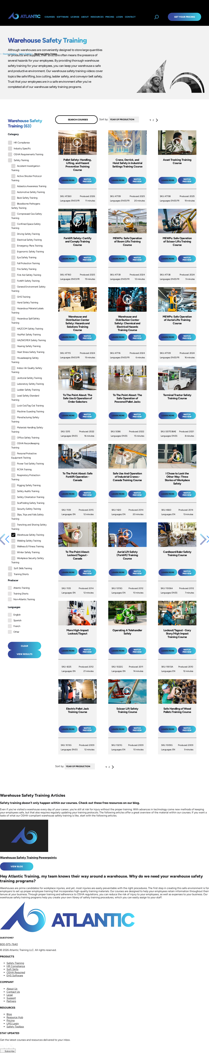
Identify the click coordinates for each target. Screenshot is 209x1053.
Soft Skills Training (23, 568)
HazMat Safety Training (29, 334)
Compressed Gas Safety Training (26, 216)
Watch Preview (87, 180)
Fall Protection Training (28, 263)
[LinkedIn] (2, 1047)
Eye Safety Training (26, 257)
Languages (14, 607)
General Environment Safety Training (28, 288)
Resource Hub (15, 1017)
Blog (9, 1014)
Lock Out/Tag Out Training (30, 405)
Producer (13, 580)
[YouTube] (16, 1047)
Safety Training (25, 54)
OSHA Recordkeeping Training (25, 445)
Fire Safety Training (26, 269)
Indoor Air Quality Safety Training (26, 370)
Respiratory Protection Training (25, 477)
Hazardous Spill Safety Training (25, 320)
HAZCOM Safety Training (30, 328)
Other (16, 631)
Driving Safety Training (28, 233)
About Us (12, 988)
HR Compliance (22, 142)
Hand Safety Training (27, 302)
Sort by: (103, 119)
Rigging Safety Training (28, 485)
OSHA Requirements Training (28, 154)
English (17, 614)
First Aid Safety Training (29, 274)
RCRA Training (24, 469)
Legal (10, 994)
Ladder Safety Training (28, 389)
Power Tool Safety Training (30, 463)
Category (13, 134)
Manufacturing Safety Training (25, 419)
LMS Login (13, 1023)
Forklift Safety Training (28, 280)
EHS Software (15, 975)
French (16, 626)
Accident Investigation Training (25, 168)
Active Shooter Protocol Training (26, 178)
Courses (50, 17)
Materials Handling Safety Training (27, 429)
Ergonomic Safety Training (30, 251)
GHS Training (23, 296)
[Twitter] (11, 1047)
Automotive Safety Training (31, 192)
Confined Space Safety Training (26, 226)
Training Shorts (21, 574)
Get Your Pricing (184, 17)
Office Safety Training (28, 437)
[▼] (140, 119)
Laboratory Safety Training (30, 383)
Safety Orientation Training (30, 497)
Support (11, 998)
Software (63, 17)
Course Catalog (9, 54)
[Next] (157, 120)
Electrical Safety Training (29, 239)
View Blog (17, 866)
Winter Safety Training (28, 552)
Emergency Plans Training (30, 245)
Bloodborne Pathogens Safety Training (25, 205)
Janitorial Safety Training (29, 378)
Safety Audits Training (28, 491)
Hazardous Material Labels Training (27, 310)
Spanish (17, 620)
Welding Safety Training (29, 540)
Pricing (11, 1020)
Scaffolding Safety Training (30, 503)
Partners (11, 1001)
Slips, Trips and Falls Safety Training (27, 516)
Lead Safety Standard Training (25, 397)
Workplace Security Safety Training (27, 560)
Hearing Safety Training (28, 346)
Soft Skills (12, 969)
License (75, 17)
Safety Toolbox (15, 1026)
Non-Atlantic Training (24, 599)
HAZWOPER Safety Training (31, 340)
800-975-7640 (9, 944)
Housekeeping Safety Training (25, 360)
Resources (97, 17)
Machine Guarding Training (30, 411)
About (85, 17)
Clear (24, 646)
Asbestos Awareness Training (31, 186)
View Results (24, 654)
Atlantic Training (21, 587)
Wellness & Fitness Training (30, 546)
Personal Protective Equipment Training (24, 455)
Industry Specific (22, 148)
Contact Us (13, 991)
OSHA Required (16, 972)
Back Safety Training (27, 197)
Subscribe (9, 1051)
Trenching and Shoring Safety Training (29, 526)
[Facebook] (7, 1047)
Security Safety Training (29, 508)
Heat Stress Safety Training (30, 352)
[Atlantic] (24, 17)
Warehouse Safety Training (45, 54)
